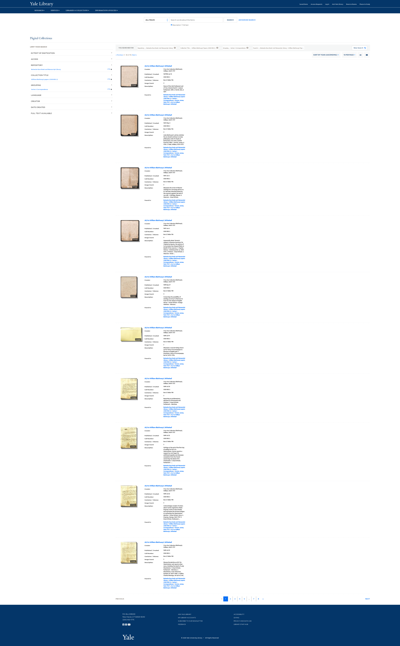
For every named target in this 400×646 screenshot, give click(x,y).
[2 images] (129, 388)
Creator (35, 101)
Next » (134, 55)
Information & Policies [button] (105, 10)
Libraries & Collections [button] (77, 10)
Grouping (36, 85)
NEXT (367, 599)
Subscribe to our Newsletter (190, 621)
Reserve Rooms (351, 4)
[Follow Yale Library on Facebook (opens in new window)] (123, 624)
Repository (37, 65)
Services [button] (54, 10)
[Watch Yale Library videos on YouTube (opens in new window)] (129, 624)
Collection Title (39, 75)
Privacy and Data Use (243, 621)
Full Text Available (41, 113)
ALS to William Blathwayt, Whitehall (158, 66)
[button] (230, 20)
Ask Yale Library (337, 4)
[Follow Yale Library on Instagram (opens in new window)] (126, 624)
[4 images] (129, 76)
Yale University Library (55, 4)
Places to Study (365, 4)
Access (34, 59)
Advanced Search (247, 20)
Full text (185, 25)
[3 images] (131, 334)
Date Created (38, 107)
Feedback (182, 624)
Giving (236, 618)
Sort (325, 55)
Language (36, 95)
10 (349, 55)
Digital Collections (41, 38)
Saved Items (303, 4)
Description (176, 25)
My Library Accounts (187, 618)
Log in (327, 4)
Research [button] (39, 10)
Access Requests (316, 4)
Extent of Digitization (43, 53)
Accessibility (239, 614)
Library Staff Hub (241, 624)
